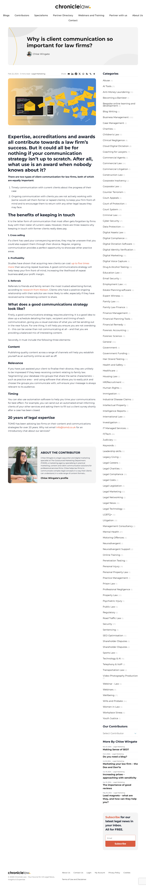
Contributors (22, 15)
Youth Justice (110, 718)
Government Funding (115, 353)
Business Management (116, 117)
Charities (108, 128)
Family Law (109, 301)
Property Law (110, 595)
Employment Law (113, 284)
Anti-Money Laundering (116, 92)
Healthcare (109, 370)
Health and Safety (113, 364)
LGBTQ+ (107, 514)
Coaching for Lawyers (115, 151)
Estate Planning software (117, 290)
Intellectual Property (114, 405)
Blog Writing (110, 111)
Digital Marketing (113, 255)
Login (89, 873)
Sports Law (109, 652)
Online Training (111, 555)
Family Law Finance (114, 307)
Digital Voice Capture (115, 261)
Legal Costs (109, 480)
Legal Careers (110, 462)
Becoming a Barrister (115, 97)
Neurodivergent (112, 543)
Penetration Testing (114, 560)
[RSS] (86, 73)
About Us (137, 15)
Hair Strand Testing (113, 359)
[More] (94, 73)
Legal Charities (111, 468)
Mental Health (111, 531)
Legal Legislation (112, 485)
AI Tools (107, 86)
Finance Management (115, 313)
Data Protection (112, 226)
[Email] (68, 73)
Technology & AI (112, 658)
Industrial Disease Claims (117, 399)
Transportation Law (113, 670)
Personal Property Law (115, 572)
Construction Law (113, 174)
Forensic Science (112, 336)
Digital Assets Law (113, 232)
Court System (110, 209)
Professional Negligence (116, 589)
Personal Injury (111, 566)
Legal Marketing (38, 74)
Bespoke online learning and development (119, 104)
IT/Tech (107, 434)
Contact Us (78, 873)
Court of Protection (114, 203)
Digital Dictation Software (117, 244)
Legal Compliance (113, 474)
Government (110, 347)
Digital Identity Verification (118, 249)
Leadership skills (112, 451)
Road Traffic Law (112, 618)
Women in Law (111, 706)
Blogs (6, 15)
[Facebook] (76, 73)
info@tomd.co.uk (66, 427)
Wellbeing (108, 695)
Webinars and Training (91, 15)
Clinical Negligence (114, 140)
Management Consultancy (118, 526)
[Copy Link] (90, 73)
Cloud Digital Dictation (116, 146)
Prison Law (109, 583)
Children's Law (111, 134)
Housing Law (110, 376)
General (107, 341)
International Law (112, 416)
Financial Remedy (113, 324)
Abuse (106, 80)
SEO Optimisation (113, 635)
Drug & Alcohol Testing (116, 267)
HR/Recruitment (112, 382)
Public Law (109, 606)
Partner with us (118, 15)
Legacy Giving (111, 457)
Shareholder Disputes (115, 641)
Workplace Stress (112, 712)
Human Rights (111, 387)
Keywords (108, 445)
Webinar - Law (111, 683)
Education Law (111, 272)
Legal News (109, 503)
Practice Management (115, 578)
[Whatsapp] (83, 73)
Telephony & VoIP (112, 664)
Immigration (110, 393)
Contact (73, 20)
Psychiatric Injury (112, 601)
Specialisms (41, 15)
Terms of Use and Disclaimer (74, 879)
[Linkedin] (72, 73)
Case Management (113, 123)
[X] (79, 73)
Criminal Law (110, 215)
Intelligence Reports (114, 411)
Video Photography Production (120, 675)
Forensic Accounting (114, 330)
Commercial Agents (114, 157)
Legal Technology (112, 508)
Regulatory (109, 612)
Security (107, 624)
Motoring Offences (113, 537)
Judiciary (108, 439)
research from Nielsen (35, 289)
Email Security (111, 278)
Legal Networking (113, 497)
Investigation (110, 422)
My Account (100, 873)
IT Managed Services (114, 428)
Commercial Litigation (115, 169)
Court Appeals (111, 198)
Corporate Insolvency (114, 180)
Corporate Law (111, 186)
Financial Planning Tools (116, 318)
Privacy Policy (114, 873)
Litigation (108, 520)
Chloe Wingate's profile (54, 478)
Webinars (108, 689)
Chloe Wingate (41, 54)
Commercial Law (112, 163)
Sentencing (109, 629)
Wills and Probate (113, 701)
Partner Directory (63, 15)
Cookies (126, 873)
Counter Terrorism (113, 192)
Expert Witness (111, 295)
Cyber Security (111, 221)
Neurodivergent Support (116, 549)
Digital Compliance (114, 238)
